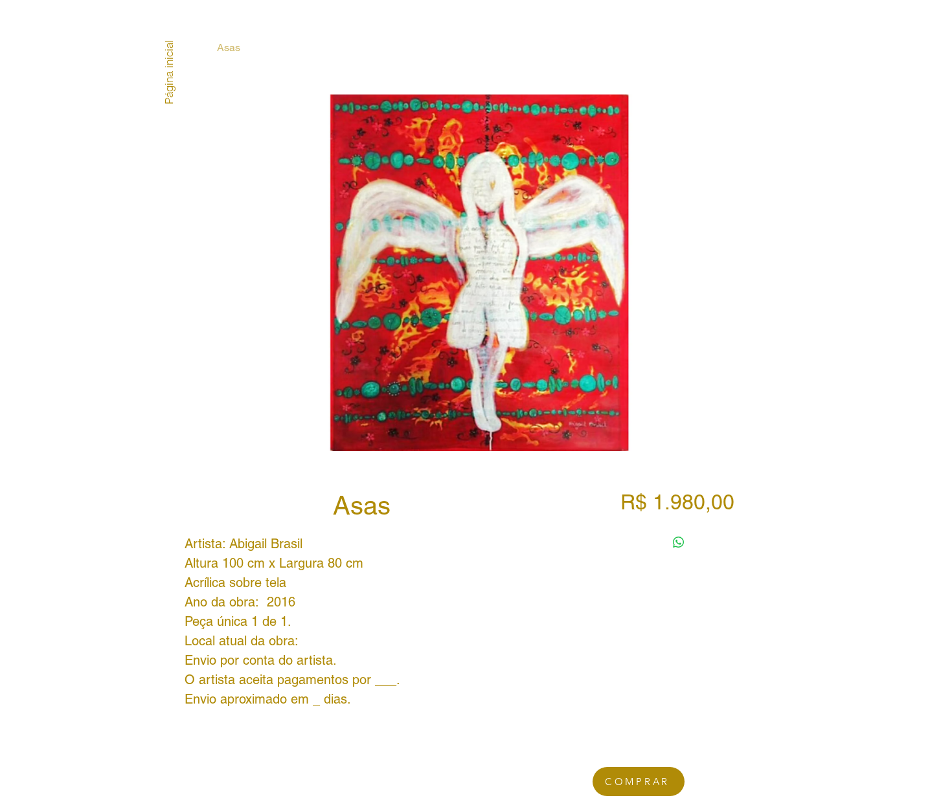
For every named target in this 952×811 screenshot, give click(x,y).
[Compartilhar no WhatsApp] (678, 542)
